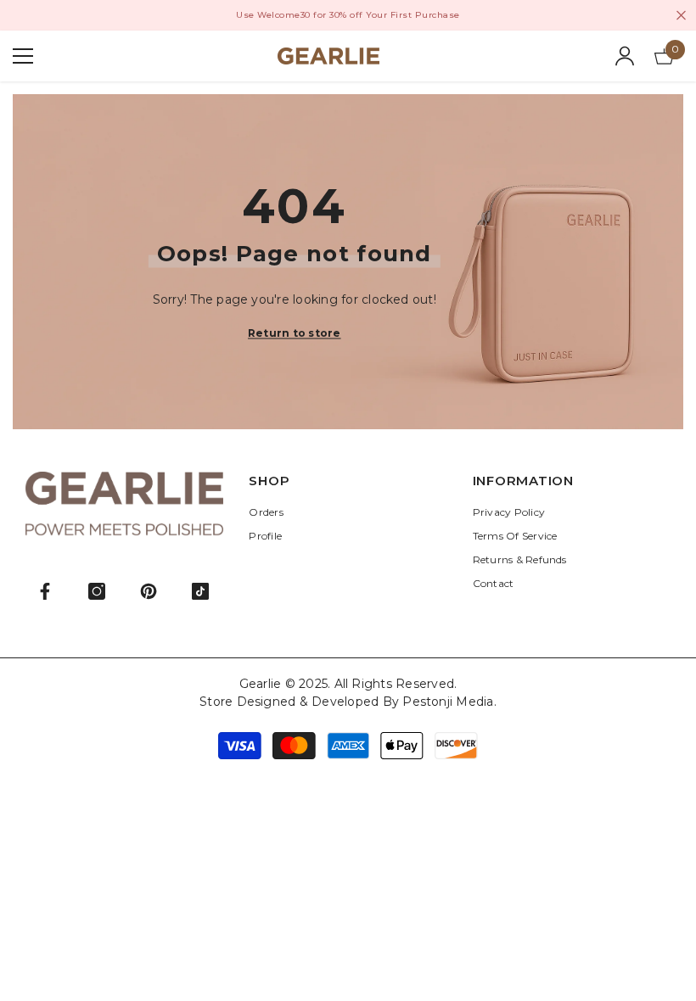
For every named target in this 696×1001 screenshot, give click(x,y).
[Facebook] (45, 591)
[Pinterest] (148, 591)
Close (681, 15)
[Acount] (625, 56)
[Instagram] (96, 591)
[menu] (23, 56)
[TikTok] (200, 591)
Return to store (294, 332)
